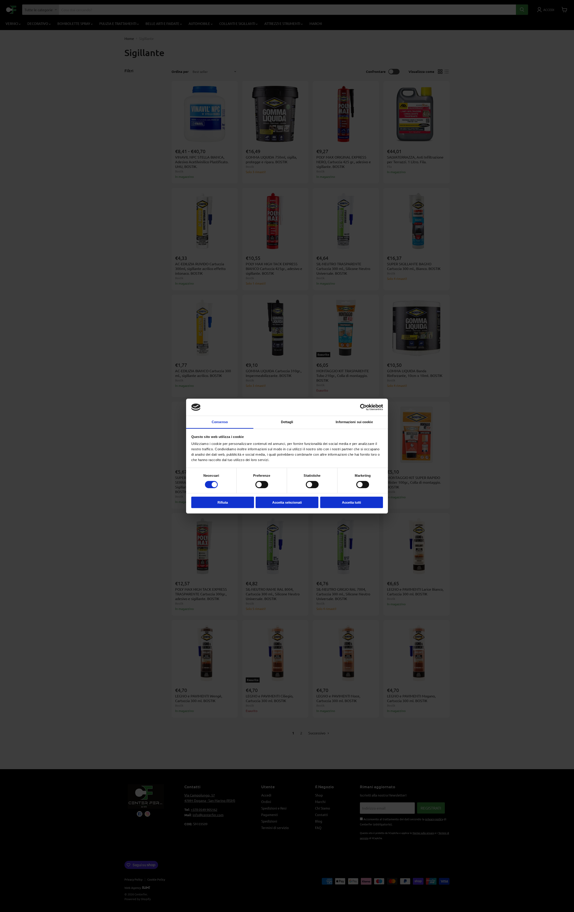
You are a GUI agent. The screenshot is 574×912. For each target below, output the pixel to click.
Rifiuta (222, 502)
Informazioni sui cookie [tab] (354, 422)
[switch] (261, 484)
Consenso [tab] (220, 422)
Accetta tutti (351, 502)
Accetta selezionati (287, 502)
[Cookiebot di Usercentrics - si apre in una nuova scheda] (363, 407)
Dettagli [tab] (287, 422)
